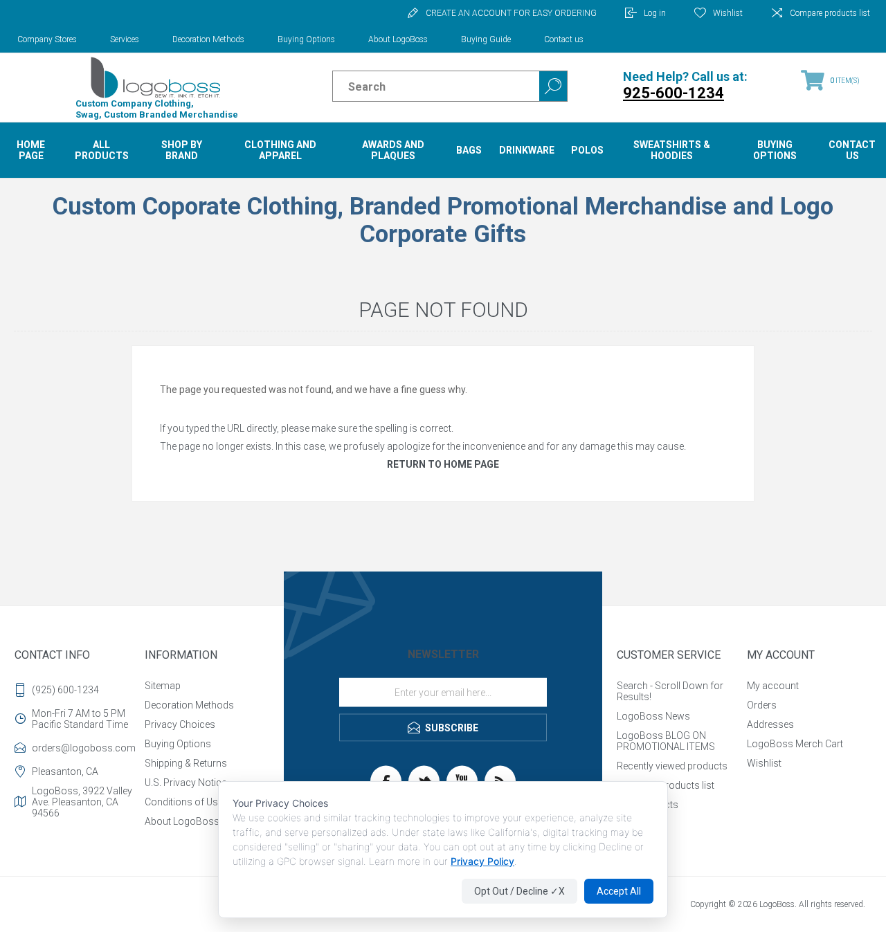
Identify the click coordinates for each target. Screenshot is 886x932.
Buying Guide (486, 39)
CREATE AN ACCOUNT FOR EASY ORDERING (511, 13)
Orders (762, 705)
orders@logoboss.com (84, 747)
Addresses (770, 724)
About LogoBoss (398, 39)
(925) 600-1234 (65, 689)
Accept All (619, 891)
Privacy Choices (180, 724)
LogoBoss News (653, 716)
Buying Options (306, 39)
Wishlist (764, 763)
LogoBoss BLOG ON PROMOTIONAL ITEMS (666, 741)
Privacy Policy (482, 861)
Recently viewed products (672, 765)
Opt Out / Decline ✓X (519, 891)
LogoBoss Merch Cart (795, 743)
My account (773, 685)
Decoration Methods (208, 39)
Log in (655, 13)
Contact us (564, 39)
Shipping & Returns (186, 763)
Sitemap (163, 685)
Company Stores (47, 39)
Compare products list (830, 13)
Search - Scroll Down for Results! (670, 691)
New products (647, 804)
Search (553, 86)
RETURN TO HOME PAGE (443, 464)
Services (124, 39)
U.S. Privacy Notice (185, 782)
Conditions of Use (184, 801)
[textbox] (424, 86)
